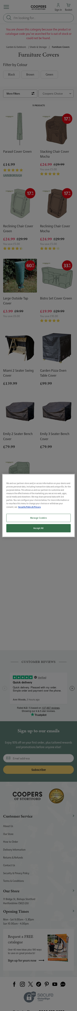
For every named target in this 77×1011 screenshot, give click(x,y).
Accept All (38, 528)
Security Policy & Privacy (29, 507)
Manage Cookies (38, 517)
